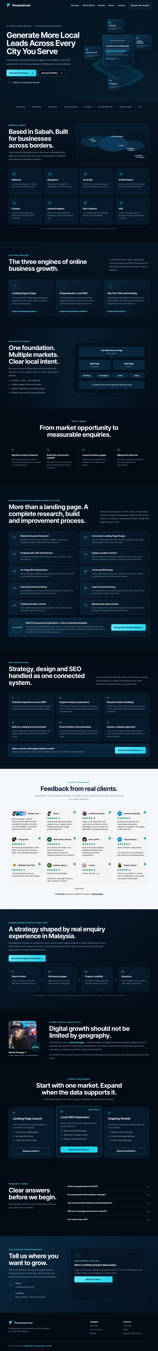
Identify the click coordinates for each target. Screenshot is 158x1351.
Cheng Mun (23, 839)
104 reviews (98, 894)
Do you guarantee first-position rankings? (108, 1194)
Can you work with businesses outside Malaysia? (108, 1203)
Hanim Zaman (130, 865)
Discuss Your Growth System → (128, 627)
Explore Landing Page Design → (24, 311)
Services (75, 5)
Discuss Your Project (140, 5)
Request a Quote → (31, 1151)
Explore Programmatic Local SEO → (74, 311)
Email (125, 1329)
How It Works (88, 5)
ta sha (92, 865)
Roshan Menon (60, 865)
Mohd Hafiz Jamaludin (63, 839)
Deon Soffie (94, 839)
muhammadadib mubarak (136, 813)
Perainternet (21, 5)
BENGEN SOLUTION (26, 865)
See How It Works (51, 73)
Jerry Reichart (130, 839)
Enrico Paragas (77, 1042)
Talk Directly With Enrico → (130, 750)
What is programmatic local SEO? (108, 1186)
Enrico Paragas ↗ (18, 1052)
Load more (79, 888)
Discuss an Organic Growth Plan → (27, 958)
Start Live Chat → (93, 1279)
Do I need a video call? (108, 1219)
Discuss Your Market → (79, 1149)
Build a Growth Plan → (126, 1151)
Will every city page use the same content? (108, 1211)
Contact (121, 5)
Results (101, 5)
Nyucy (56, 813)
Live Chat (127, 1325)
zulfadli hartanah (97, 813)
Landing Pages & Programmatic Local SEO (37, 1346)
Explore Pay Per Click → (116, 311)
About (111, 5)
